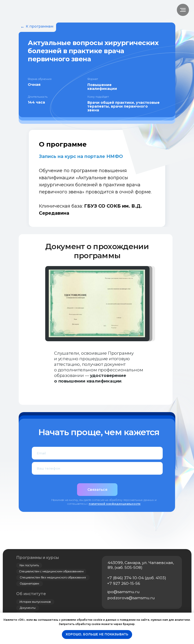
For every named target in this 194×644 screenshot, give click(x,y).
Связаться (97, 489)
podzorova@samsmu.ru (131, 597)
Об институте (31, 593)
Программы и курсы (37, 557)
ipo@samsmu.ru (123, 591)
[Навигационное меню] (183, 10)
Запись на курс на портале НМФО (81, 156)
